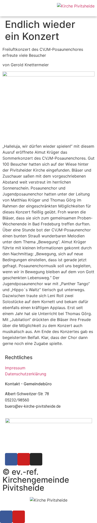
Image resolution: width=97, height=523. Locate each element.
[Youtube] (23, 459)
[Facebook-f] (11, 459)
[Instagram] (36, 459)
